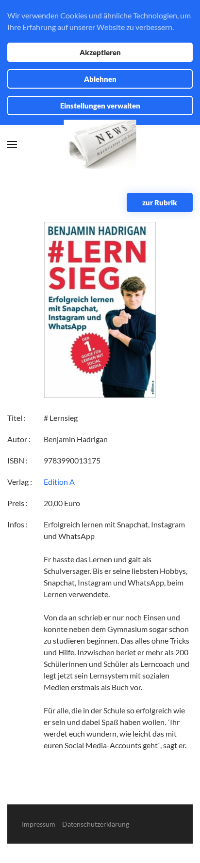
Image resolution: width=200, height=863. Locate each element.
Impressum (38, 824)
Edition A (59, 481)
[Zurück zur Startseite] (100, 144)
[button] (12, 144)
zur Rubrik (159, 202)
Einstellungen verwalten (100, 105)
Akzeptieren (100, 52)
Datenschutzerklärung (95, 824)
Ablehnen (100, 79)
